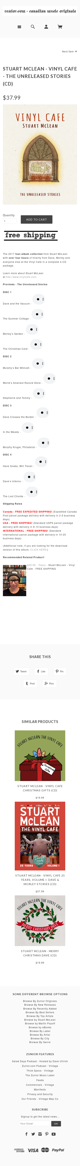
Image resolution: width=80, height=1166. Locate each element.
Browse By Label (40, 1031)
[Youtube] (54, 1134)
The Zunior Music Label (40, 1075)
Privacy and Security (40, 1094)
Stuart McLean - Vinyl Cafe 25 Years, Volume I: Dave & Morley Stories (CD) (40, 880)
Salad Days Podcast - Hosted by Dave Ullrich (40, 1061)
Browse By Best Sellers (40, 1012)
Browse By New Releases (40, 1004)
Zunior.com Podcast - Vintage (40, 1065)
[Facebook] (26, 1134)
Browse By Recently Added (40, 1008)
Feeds (40, 1080)
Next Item (68, 51)
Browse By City (40, 1038)
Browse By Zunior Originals (40, 1001)
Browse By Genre (40, 1042)
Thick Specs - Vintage (40, 1070)
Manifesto (40, 1089)
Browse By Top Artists (40, 1016)
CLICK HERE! (38, 549)
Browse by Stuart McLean (40, 1019)
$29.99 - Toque (36, 565)
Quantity (9, 215)
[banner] (40, 11)
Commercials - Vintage (40, 1084)
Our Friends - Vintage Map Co (40, 1098)
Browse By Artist (40, 1034)
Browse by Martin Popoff (40, 1023)
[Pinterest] (47, 1134)
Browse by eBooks (40, 1027)
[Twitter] (33, 1134)
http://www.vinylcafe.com (21, 276)
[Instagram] (40, 1134)
